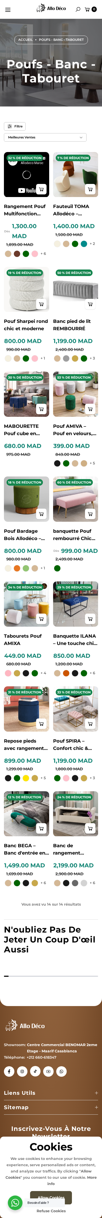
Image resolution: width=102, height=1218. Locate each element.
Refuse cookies (51, 1211)
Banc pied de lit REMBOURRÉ (72, 325)
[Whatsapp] (61, 1071)
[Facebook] (9, 1071)
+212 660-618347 (41, 1057)
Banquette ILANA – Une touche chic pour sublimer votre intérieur (75, 640)
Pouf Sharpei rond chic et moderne (26, 325)
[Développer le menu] (7, 10)
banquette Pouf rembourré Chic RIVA (72, 535)
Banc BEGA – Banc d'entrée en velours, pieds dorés (24, 850)
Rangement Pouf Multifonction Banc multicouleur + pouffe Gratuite (25, 210)
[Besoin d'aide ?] (15, 1202)
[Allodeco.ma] (51, 8)
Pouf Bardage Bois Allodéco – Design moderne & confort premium (24, 535)
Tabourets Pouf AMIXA (23, 639)
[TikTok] (35, 1071)
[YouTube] (48, 1071)
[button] (78, 9)
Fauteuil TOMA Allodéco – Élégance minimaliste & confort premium (74, 210)
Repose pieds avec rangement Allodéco (24, 745)
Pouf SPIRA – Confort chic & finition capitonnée (70, 745)
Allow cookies (51, 1197)
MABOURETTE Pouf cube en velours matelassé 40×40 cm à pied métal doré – (26, 430)
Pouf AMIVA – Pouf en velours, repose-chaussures (73, 430)
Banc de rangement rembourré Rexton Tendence (74, 850)
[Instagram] (22, 1071)
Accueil (25, 40)
